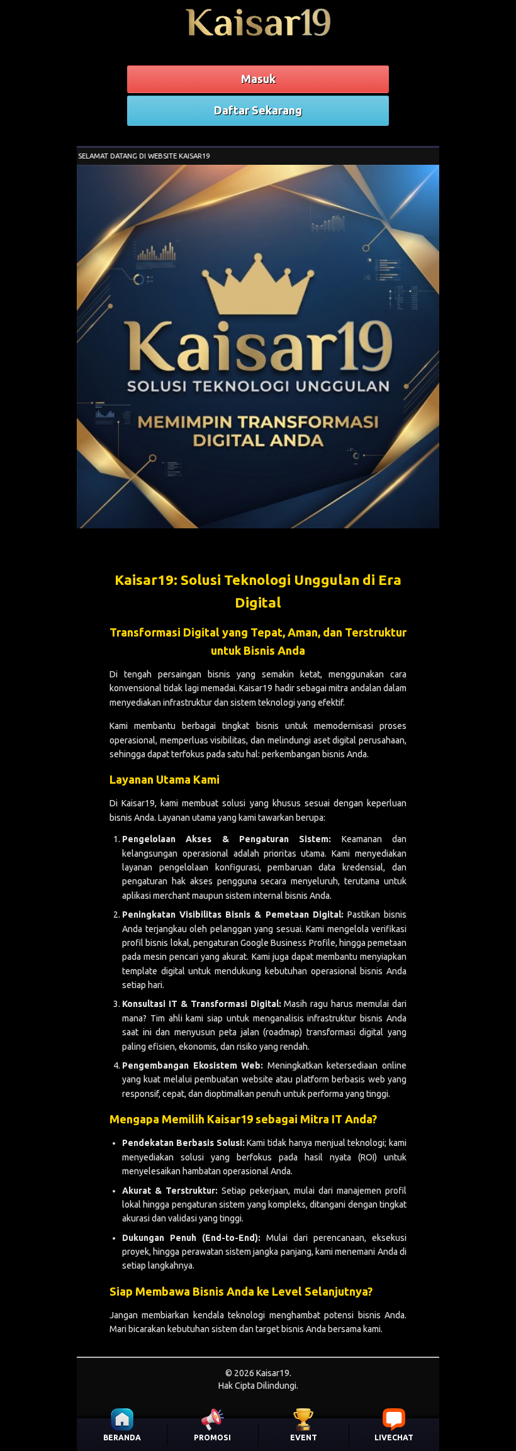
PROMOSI (212, 1437)
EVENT (303, 1437)
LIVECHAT (393, 1437)
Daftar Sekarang (258, 110)
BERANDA (122, 1437)
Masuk (258, 78)
